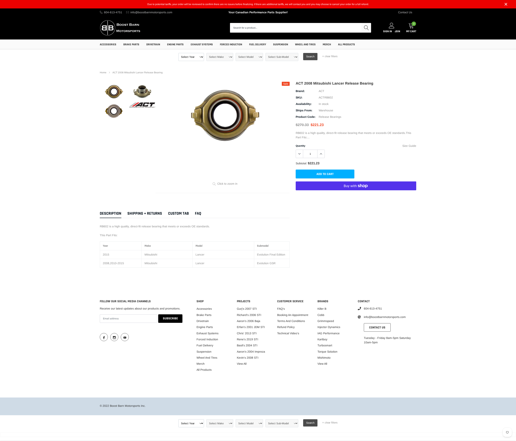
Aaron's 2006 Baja (248, 321)
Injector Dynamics (328, 327)
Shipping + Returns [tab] (144, 213)
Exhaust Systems (202, 44)
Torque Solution (327, 351)
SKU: (299, 97)
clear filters (330, 56)
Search (310, 56)
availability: (304, 104)
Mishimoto (324, 357)
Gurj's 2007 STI (247, 308)
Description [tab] (110, 213)
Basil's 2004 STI (247, 345)
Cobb (320, 315)
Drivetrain (153, 44)
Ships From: (304, 110)
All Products (346, 44)
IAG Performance (328, 333)
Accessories (108, 44)
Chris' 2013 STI (247, 333)
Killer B (321, 308)
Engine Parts (175, 44)
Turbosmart (324, 345)
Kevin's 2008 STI (247, 357)
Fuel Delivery (257, 44)
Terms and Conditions (291, 321)
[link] (114, 91)
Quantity (300, 145)
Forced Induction (231, 44)
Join (397, 31)
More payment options (356, 196)
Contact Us (405, 12)
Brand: (300, 91)
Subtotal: (301, 163)
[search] (366, 28)
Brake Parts (131, 44)
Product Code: (306, 116)
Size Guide (409, 145)
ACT (321, 91)
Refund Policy (286, 327)
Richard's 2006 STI (249, 315)
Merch (327, 44)
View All (242, 363)
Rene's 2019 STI (247, 339)
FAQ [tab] (198, 213)
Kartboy (322, 339)
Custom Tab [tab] (178, 213)
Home (103, 72)
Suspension (280, 44)
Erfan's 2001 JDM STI (251, 327)
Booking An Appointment (292, 315)
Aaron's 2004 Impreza (251, 351)
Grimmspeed (325, 321)
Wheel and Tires (305, 44)
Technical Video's (288, 333)
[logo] (120, 27)
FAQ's (281, 308)
